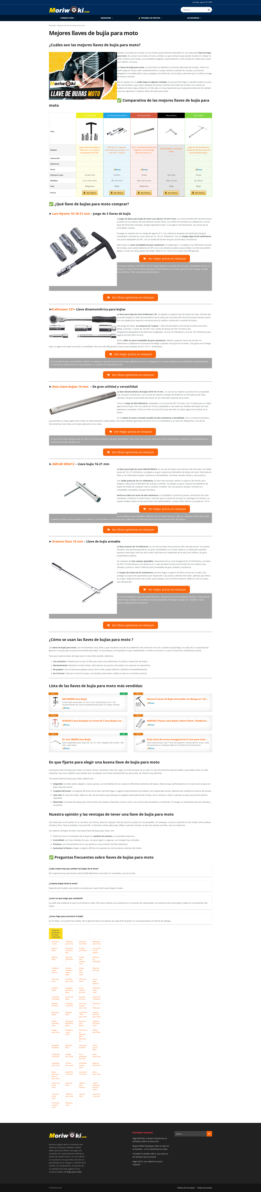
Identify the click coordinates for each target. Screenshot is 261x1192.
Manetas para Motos (82, 1023)
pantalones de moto (69, 1073)
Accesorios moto (55, 942)
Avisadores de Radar (56, 998)
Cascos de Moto (69, 998)
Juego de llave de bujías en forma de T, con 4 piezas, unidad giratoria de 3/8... (89, 150)
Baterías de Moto (55, 1004)
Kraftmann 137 (62, 309)
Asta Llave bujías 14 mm (70, 386)
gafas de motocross (97, 1064)
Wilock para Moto (96, 1031)
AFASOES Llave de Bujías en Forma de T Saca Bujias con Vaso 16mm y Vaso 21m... (93, 720)
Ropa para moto (74, 1172)
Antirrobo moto (55, 980)
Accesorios (193, 18)
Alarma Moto (54, 949)
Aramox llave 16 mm (67, 541)
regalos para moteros (82, 1085)
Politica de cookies (204, 1188)
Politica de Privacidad (185, 1188)
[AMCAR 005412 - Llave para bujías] (171, 131)
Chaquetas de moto (69, 1004)
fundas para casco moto (81, 971)
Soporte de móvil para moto (96, 1014)
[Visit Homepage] (69, 9)
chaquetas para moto (56, 1064)
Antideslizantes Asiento (55, 970)
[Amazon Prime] (117, 169)
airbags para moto (69, 1055)
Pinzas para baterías (96, 981)
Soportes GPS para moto (96, 1023)
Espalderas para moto (69, 1032)
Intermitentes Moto (83, 1046)
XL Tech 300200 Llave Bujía (76, 739)
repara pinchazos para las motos (96, 1086)
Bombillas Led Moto (55, 1046)
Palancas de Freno (96, 969)
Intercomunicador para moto (83, 1005)
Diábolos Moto (68, 1013)
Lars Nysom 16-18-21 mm (71, 214)
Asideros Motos (55, 989)
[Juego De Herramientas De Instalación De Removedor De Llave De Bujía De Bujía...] (198, 131)
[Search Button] (209, 9)
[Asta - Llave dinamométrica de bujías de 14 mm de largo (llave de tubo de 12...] (144, 131)
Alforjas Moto (55, 958)
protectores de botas (97, 998)
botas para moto (96, 1055)
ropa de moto (82, 1095)
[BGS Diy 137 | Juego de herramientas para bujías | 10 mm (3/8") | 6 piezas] (117, 131)
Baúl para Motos (55, 1013)
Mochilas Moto (68, 1046)
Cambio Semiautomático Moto (69, 971)
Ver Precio (91, 192)
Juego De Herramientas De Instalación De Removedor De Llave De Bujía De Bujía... (198, 150)
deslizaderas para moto (83, 1065)
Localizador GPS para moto (83, 1014)
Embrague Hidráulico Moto (69, 1023)
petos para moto (96, 1073)
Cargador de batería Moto (69, 990)
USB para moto (69, 1104)
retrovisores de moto (55, 1096)
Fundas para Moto (83, 949)
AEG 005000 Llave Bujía (74, 699)
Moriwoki (52, 25)
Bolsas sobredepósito (55, 1023)
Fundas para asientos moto (82, 960)
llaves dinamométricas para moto (56, 1075)
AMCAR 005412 (62, 464)
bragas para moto (56, 1031)
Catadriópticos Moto (56, 1055)
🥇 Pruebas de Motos (149, 18)
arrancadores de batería (96, 950)
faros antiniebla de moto (82, 1056)
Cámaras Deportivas (69, 959)
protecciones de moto (56, 1085)
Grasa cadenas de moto (82, 990)
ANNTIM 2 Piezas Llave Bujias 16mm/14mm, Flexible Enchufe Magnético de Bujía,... (178, 720)
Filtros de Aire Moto (82, 942)
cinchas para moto (69, 1064)
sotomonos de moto (96, 1095)
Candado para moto (69, 980)
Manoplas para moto (96, 942)
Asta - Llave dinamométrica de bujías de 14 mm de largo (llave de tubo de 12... (144, 150)
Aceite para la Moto (95, 1047)
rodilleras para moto (69, 1095)
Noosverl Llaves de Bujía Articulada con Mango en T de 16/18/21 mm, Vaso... (178, 699)
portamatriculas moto (96, 990)
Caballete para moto (69, 942)
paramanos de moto (83, 1073)
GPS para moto (82, 980)
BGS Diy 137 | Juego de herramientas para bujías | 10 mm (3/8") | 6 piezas (117, 150)
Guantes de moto (82, 998)
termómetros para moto (55, 1105)
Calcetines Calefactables (69, 950)
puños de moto (68, 1084)
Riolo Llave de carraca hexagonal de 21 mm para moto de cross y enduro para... (178, 739)
